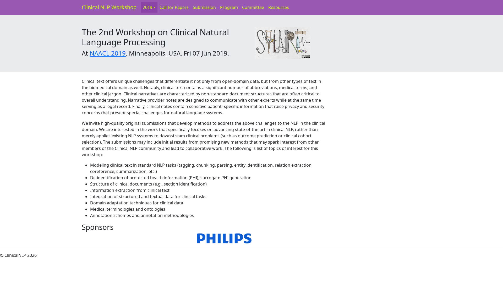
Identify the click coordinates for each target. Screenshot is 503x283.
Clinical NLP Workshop (109, 7)
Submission (204, 7)
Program (229, 7)
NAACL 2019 (108, 53)
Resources (278, 7)
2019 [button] (147, 7)
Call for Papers (174, 7)
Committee (253, 7)
